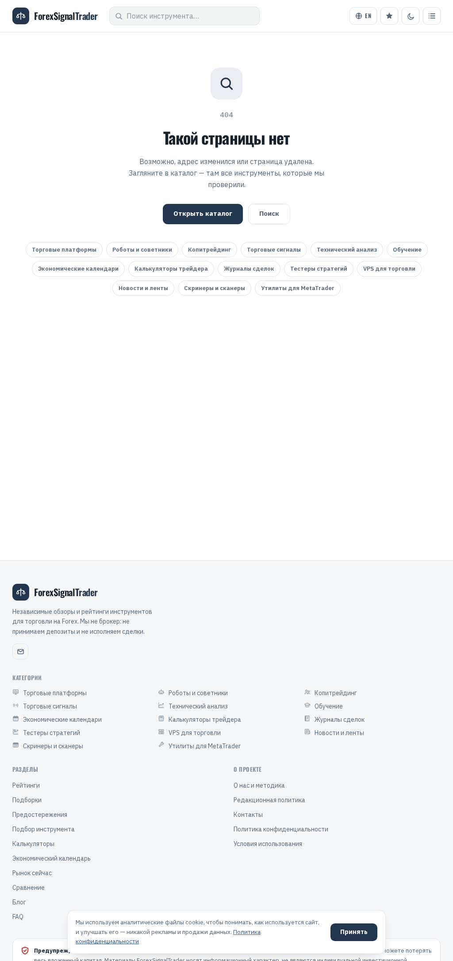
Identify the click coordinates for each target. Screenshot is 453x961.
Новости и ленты (143, 288)
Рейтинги (26, 785)
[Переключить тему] (410, 16)
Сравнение (28, 888)
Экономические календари (78, 268)
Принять (354, 932)
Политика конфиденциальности (281, 829)
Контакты (248, 815)
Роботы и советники (142, 249)
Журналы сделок (249, 268)
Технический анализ (347, 249)
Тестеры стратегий (318, 268)
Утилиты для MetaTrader (297, 288)
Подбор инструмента (43, 829)
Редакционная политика (269, 800)
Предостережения (39, 815)
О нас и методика (259, 785)
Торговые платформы (64, 249)
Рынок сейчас (32, 873)
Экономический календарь (51, 858)
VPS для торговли (389, 268)
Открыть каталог (202, 213)
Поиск (269, 213)
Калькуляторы (33, 844)
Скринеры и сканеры (214, 288)
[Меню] (432, 16)
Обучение (407, 249)
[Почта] (20, 651)
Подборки (27, 800)
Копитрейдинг (209, 249)
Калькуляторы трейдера (171, 268)
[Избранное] (389, 16)
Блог (19, 902)
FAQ (17, 917)
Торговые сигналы (274, 249)
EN (368, 15)
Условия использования (268, 844)
